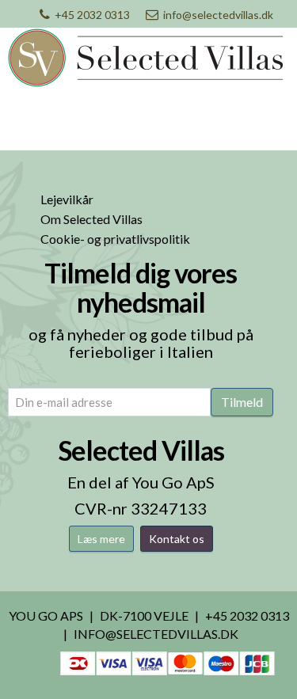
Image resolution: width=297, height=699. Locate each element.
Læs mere (101, 538)
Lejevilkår (66, 199)
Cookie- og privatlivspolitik (115, 238)
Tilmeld (242, 401)
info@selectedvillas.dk (218, 14)
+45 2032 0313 (92, 14)
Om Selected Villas (91, 218)
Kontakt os (176, 538)
